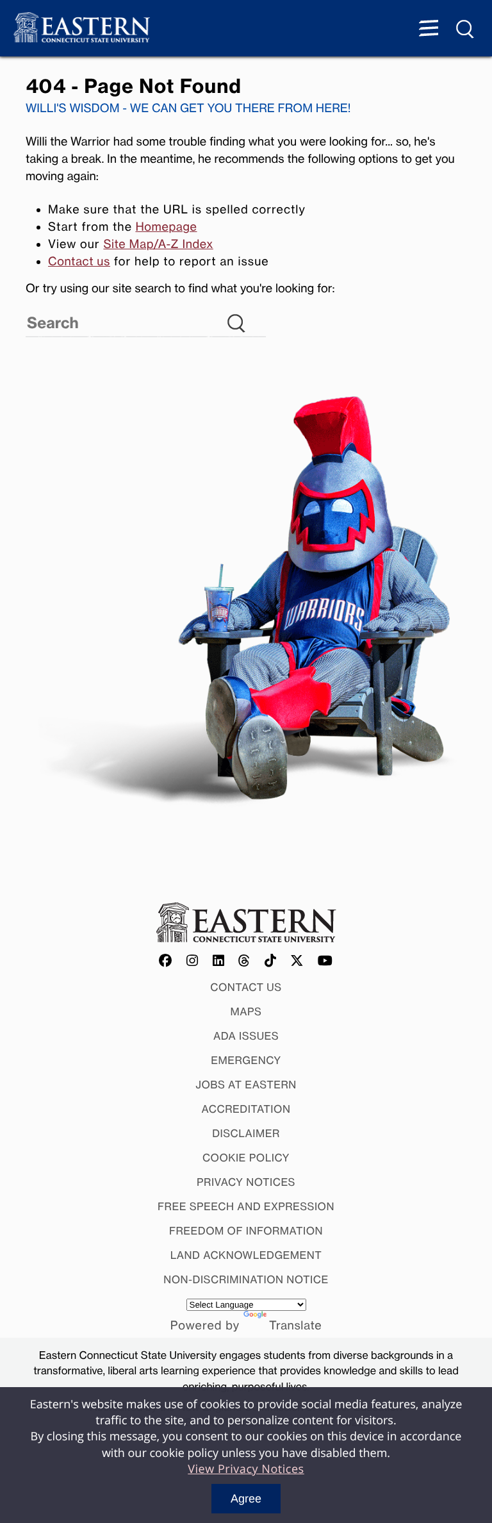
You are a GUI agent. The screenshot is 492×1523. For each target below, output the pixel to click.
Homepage (166, 227)
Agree (246, 1498)
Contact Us (246, 987)
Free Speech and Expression (246, 1206)
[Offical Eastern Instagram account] (192, 961)
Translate (295, 1326)
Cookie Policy (246, 1157)
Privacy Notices (246, 1182)
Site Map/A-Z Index (158, 244)
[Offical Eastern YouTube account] (325, 961)
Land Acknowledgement (246, 1255)
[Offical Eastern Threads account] (244, 961)
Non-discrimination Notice (246, 1279)
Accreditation (246, 1109)
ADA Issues (246, 1035)
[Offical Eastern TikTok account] (270, 961)
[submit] (262, 314)
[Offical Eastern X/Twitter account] (297, 961)
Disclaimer (246, 1133)
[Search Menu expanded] (465, 29)
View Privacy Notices (246, 1469)
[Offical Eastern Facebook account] (166, 961)
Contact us (79, 261)
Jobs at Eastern (246, 1084)
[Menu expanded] (428, 29)
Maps (246, 1011)
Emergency (246, 1060)
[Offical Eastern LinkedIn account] (219, 961)
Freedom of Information (246, 1230)
